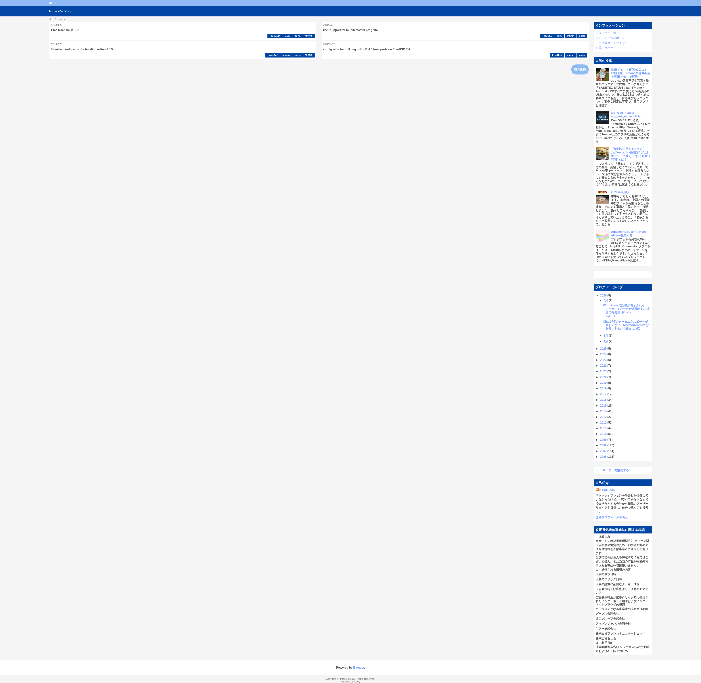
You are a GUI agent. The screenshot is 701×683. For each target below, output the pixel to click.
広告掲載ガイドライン (610, 42)
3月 (606, 335)
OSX (287, 36)
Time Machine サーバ (65, 30)
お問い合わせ (604, 47)
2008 (603, 445)
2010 (603, 433)
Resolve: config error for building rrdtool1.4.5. (82, 49)
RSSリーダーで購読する (612, 470)
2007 (603, 451)
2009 (603, 439)
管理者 (308, 36)
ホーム (53, 3)
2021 (603, 371)
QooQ (357, 681)
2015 (603, 405)
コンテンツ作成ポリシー (612, 37)
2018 (603, 388)
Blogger (358, 667)
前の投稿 (580, 69)
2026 (603, 295)
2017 (603, 394)
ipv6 (559, 36)
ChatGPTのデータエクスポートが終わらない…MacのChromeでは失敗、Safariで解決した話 (626, 325)
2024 (603, 354)
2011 (603, 428)
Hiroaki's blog (60, 11)
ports (297, 36)
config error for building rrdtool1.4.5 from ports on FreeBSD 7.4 (366, 49)
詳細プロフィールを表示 (612, 517)
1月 (606, 341)
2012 (603, 422)
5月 (606, 300)
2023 (603, 359)
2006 (603, 456)
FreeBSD (275, 36)
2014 (603, 411)
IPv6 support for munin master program (350, 30)
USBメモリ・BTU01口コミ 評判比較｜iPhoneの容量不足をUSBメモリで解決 (630, 73)
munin (570, 36)
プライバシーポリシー (610, 33)
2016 (603, 399)
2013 (603, 416)
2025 (603, 348)
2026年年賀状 (620, 192)
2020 (603, 377)
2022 (603, 365)
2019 (603, 382)
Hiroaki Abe (607, 489)
